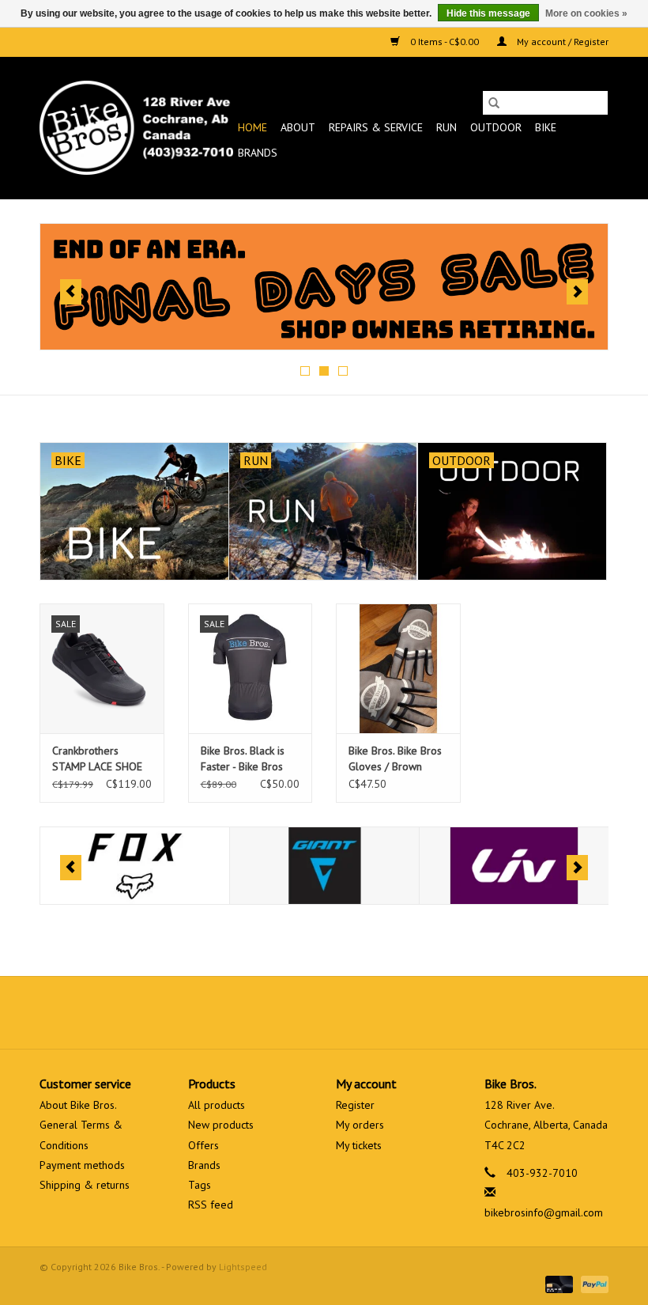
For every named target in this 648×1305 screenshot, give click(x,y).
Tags (199, 1185)
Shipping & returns (85, 1185)
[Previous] (70, 291)
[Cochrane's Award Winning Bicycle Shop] (136, 128)
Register (355, 1105)
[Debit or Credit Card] (557, 1283)
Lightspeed (243, 1267)
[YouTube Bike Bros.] (352, 1012)
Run (446, 127)
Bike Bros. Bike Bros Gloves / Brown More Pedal (395, 758)
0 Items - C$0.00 (444, 41)
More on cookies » (586, 13)
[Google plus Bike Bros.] (324, 1012)
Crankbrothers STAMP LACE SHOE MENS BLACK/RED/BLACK (97, 758)
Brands (257, 153)
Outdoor (496, 127)
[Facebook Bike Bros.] (267, 1012)
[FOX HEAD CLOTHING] (134, 865)
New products (221, 1125)
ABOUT (298, 127)
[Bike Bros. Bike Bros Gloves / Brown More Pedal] (398, 668)
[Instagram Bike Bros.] (381, 1012)
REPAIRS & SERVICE (376, 127)
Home (252, 127)
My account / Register (561, 41)
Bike (545, 127)
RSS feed (210, 1204)
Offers (203, 1145)
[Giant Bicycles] (324, 865)
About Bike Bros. (78, 1105)
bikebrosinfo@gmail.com (543, 1212)
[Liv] (514, 865)
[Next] (577, 291)
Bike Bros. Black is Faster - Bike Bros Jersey (242, 758)
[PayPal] (591, 1283)
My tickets (359, 1145)
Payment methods (82, 1165)
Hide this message (488, 13)
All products (216, 1105)
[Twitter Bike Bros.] (295, 1012)
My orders (360, 1125)
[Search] (494, 102)
